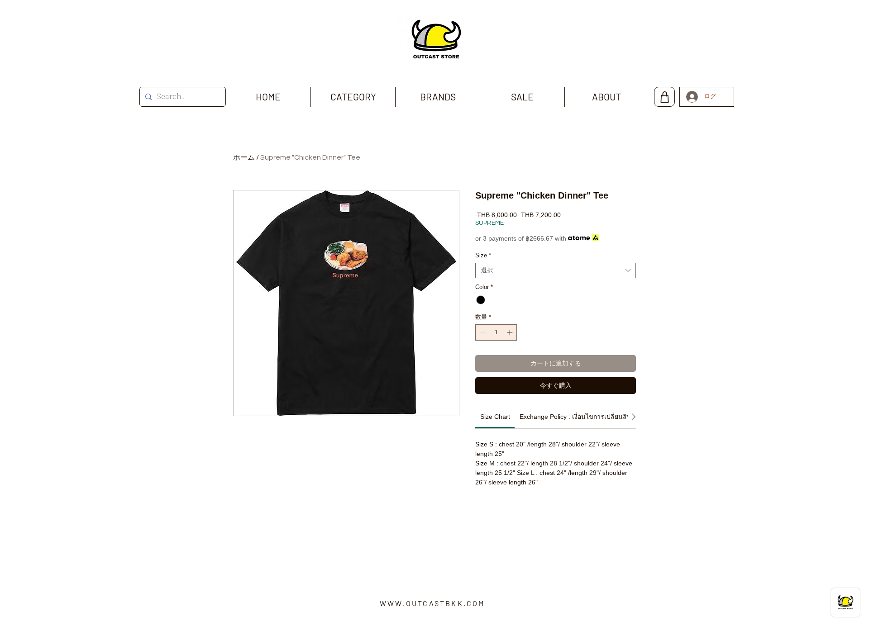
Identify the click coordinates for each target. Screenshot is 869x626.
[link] (495, 416)
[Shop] (664, 97)
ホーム (244, 157)
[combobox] (555, 270)
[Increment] (510, 332)
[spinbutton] (496, 332)
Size (483, 255)
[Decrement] (482, 332)
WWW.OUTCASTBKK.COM (432, 603)
